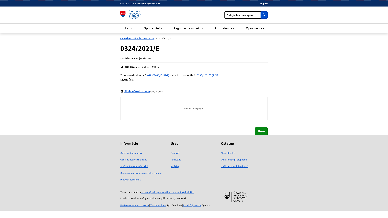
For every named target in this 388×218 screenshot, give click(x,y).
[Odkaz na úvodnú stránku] (131, 15)
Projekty (175, 166)
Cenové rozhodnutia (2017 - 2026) (137, 38)
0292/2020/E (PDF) (158, 75)
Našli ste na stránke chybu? (234, 166)
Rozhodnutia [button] (223, 28)
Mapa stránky (228, 152)
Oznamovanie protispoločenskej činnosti (141, 172)
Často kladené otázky (131, 152)
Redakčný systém (192, 205)
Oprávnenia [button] (254, 28)
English (264, 3)
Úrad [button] (127, 28)
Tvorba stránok (158, 205)
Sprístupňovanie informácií (134, 166)
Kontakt (175, 152)
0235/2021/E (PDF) (208, 75)
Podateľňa (176, 159)
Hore (261, 131)
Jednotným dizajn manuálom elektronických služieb (167, 192)
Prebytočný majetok (130, 179)
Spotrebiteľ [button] (152, 28)
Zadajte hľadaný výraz (239, 15)
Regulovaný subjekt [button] (187, 28)
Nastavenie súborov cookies (134, 205)
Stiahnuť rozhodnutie (137, 91)
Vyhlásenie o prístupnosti (234, 159)
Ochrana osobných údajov (133, 159)
